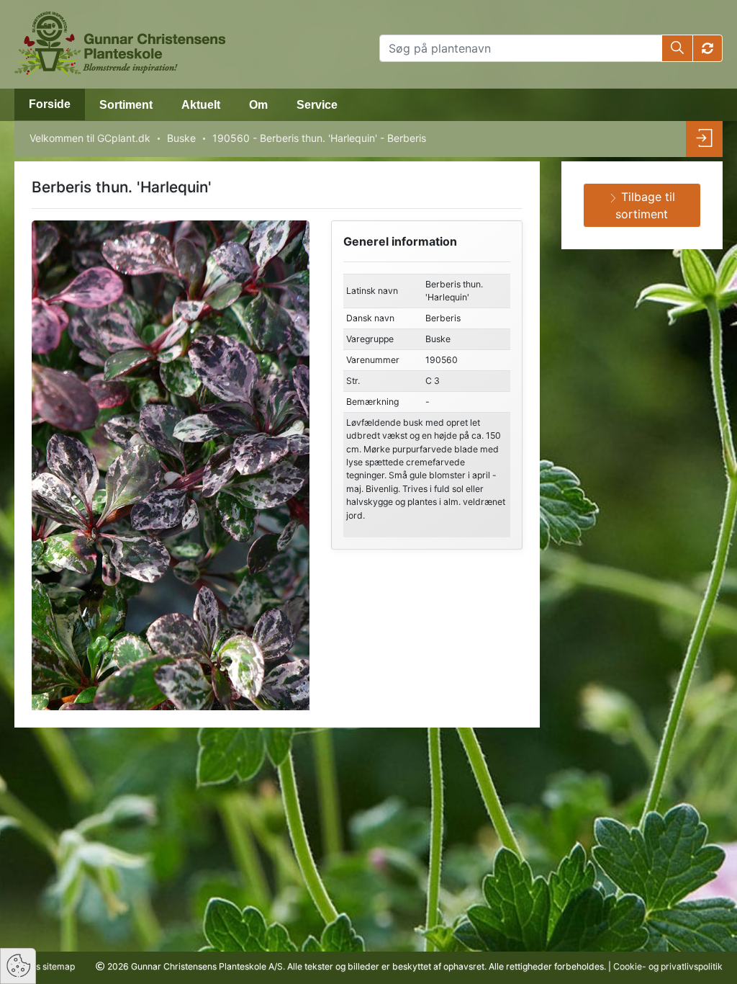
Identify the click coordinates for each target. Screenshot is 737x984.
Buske (181, 138)
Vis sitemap (50, 966)
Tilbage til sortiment (645, 205)
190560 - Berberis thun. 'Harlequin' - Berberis (319, 138)
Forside (50, 104)
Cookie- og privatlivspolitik (668, 966)
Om (258, 105)
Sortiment (126, 105)
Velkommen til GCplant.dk (90, 138)
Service (317, 105)
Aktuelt (200, 105)
